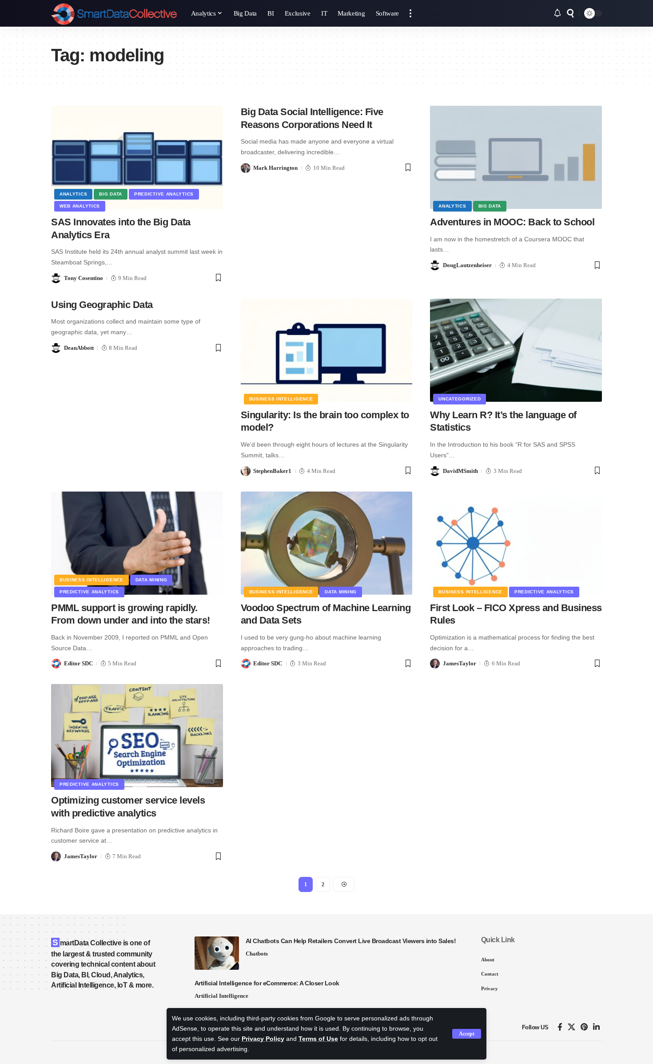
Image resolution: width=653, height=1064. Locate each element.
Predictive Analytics (164, 194)
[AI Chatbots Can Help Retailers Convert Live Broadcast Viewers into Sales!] (217, 953)
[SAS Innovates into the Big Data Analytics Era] (137, 157)
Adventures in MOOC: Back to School (512, 222)
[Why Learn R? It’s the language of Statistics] (516, 350)
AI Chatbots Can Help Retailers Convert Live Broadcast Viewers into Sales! (351, 940)
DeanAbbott (79, 347)
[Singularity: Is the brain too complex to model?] (327, 350)
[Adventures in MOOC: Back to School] (516, 157)
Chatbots (257, 953)
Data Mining (151, 579)
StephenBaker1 (272, 471)
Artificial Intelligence (221, 995)
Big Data (110, 194)
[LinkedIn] (596, 1027)
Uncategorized (459, 398)
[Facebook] (560, 1027)
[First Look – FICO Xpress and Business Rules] (516, 543)
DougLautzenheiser (467, 265)
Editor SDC (78, 663)
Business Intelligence (281, 398)
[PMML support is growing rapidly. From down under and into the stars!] (137, 543)
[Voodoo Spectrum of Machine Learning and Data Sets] (327, 543)
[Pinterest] (584, 1027)
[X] (571, 1027)
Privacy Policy (263, 1039)
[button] (466, 1034)
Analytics (73, 194)
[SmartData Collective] (114, 13)
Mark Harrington (275, 167)
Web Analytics (80, 206)
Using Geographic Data (102, 304)
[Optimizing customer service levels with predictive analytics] (137, 735)
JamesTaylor (459, 663)
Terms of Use (318, 1039)
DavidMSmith (460, 471)
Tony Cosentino (83, 278)
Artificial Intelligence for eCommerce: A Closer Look (267, 983)
